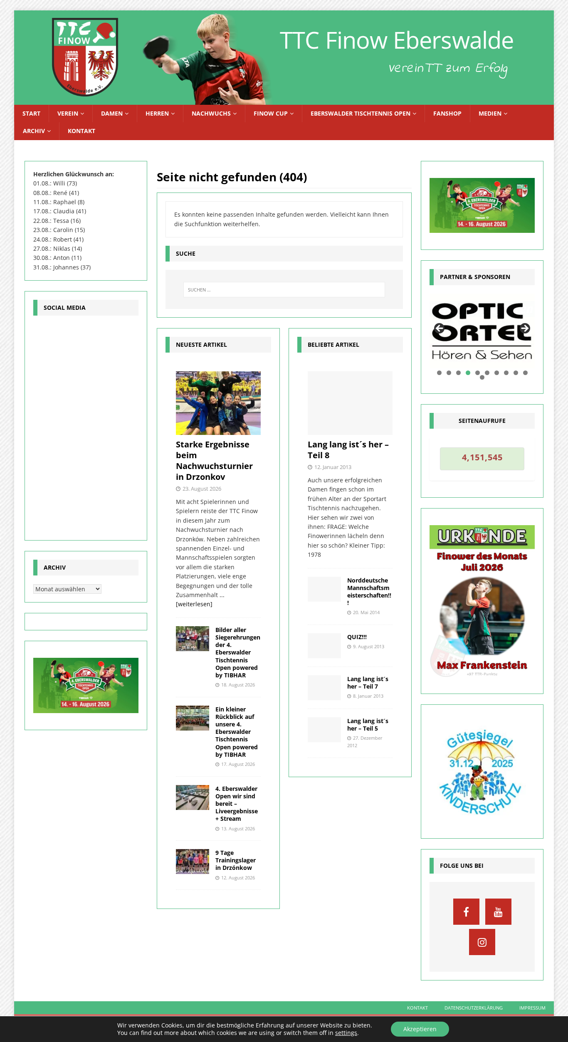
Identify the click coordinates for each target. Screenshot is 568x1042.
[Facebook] (466, 912)
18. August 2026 (238, 684)
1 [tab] (439, 372)
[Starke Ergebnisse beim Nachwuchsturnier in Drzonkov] (218, 403)
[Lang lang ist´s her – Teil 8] (350, 403)
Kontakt (81, 131)
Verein (67, 113)
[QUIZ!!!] (324, 645)
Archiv (34, 131)
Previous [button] (440, 329)
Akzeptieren (420, 1029)
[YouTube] (498, 912)
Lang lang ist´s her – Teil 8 (348, 450)
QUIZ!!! (357, 637)
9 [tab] (516, 372)
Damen (112, 113)
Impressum (532, 1008)
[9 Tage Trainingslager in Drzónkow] (192, 861)
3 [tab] (458, 372)
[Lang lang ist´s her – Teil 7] (324, 687)
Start (31, 113)
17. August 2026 (238, 764)
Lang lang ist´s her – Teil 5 (367, 724)
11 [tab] (482, 377)
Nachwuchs (211, 113)
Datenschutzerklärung (474, 1008)
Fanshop (447, 113)
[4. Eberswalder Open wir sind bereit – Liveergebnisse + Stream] (192, 797)
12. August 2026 (238, 877)
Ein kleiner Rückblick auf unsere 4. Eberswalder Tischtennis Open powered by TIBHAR (236, 731)
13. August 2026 (238, 828)
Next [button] (524, 329)
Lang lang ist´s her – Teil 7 (367, 682)
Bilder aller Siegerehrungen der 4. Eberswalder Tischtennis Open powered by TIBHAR (237, 652)
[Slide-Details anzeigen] (482, 331)
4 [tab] (468, 372)
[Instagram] (482, 942)
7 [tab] (496, 372)
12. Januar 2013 (332, 467)
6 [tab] (487, 372)
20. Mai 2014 (366, 612)
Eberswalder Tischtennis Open (360, 113)
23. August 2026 (202, 488)
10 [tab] (526, 372)
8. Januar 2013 (368, 696)
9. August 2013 (368, 646)
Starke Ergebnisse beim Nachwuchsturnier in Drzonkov (214, 460)
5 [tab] (477, 372)
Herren (157, 113)
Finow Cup (271, 113)
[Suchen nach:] (284, 289)
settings (346, 1033)
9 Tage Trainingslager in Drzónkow (235, 860)
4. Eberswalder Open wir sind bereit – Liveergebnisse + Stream (236, 804)
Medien (490, 113)
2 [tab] (449, 372)
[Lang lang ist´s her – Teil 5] (324, 729)
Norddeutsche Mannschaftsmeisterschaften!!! (369, 591)
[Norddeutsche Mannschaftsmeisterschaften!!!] (324, 589)
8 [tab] (506, 372)
